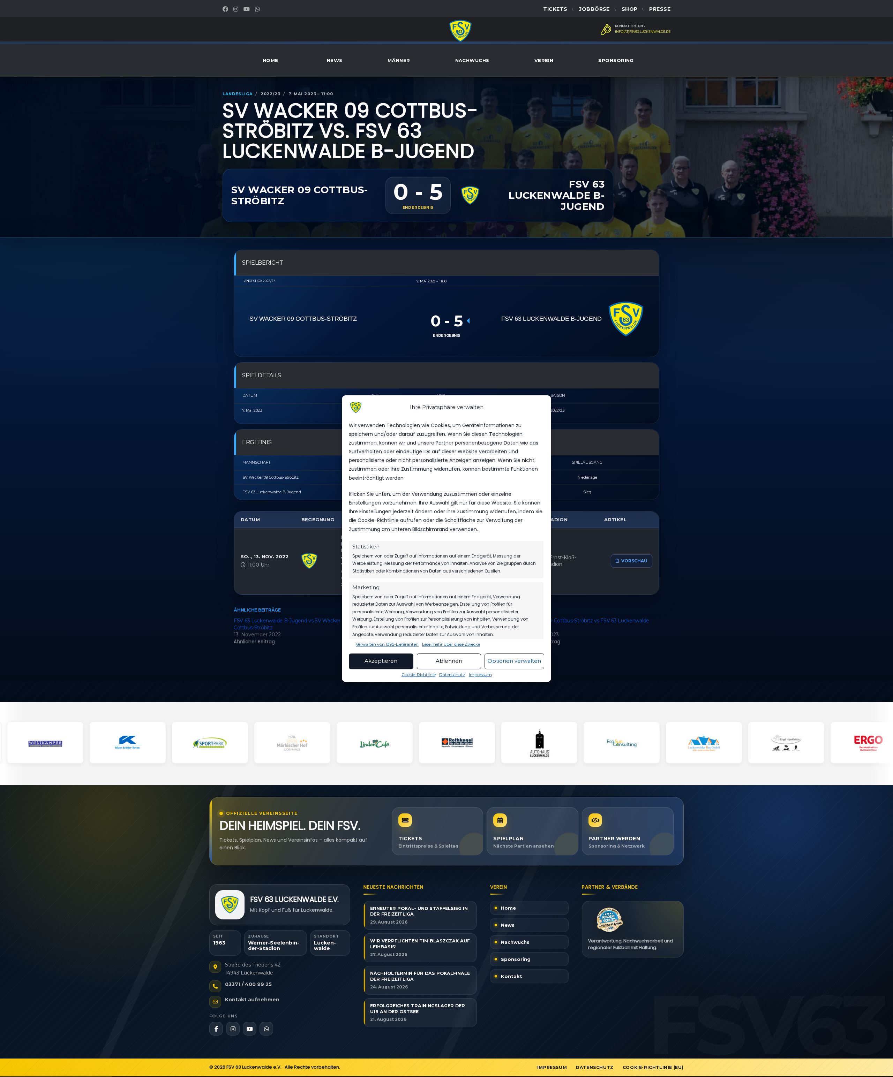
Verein (544, 60)
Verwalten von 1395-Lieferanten (387, 644)
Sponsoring (616, 60)
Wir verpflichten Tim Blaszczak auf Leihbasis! (420, 943)
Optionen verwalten (514, 661)
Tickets (555, 9)
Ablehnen (449, 661)
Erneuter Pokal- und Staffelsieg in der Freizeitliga (419, 911)
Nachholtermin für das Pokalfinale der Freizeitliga (420, 976)
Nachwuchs (472, 60)
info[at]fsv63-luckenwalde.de (642, 31)
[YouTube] (247, 9)
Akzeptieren (381, 661)
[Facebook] (226, 9)
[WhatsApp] (258, 9)
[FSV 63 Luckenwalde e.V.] (230, 904)
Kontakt (511, 976)
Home (270, 60)
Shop (630, 9)
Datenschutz (452, 674)
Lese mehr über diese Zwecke (451, 644)
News (335, 60)
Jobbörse (594, 9)
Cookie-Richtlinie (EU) (653, 1067)
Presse (659, 9)
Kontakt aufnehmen (252, 999)
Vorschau (634, 560)
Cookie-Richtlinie (419, 674)
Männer (399, 60)
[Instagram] (236, 9)
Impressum (480, 674)
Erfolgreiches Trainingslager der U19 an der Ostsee (417, 1008)
